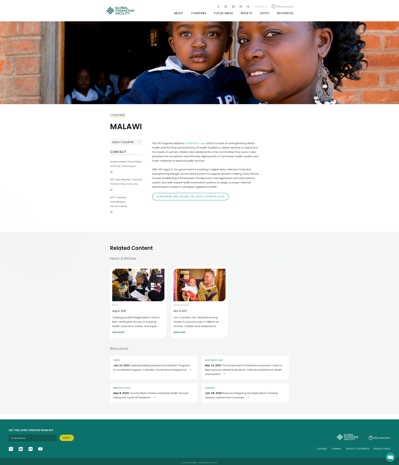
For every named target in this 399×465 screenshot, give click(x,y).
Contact (322, 448)
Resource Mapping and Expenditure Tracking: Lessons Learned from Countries (245, 392)
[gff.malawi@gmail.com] (111, 212)
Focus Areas (223, 13)
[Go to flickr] (30, 449)
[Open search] (218, 6)
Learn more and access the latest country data (190, 196)
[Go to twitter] (233, 6)
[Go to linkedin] (225, 6)
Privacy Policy (382, 448)
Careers (336, 448)
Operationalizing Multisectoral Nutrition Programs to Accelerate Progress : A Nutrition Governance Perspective (153, 367)
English (259, 6)
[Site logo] (120, 10)
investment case (195, 143)
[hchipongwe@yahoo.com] (111, 172)
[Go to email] (248, 6)
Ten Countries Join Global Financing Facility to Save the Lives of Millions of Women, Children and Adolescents (199, 302)
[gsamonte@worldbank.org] (111, 190)
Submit (67, 437)
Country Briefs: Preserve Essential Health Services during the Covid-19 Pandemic (153, 392)
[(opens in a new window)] (390, 457)
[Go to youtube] (240, 6)
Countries (199, 13)
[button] (276, 257)
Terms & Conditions (357, 448)
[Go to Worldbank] (282, 6)
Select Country (123, 142)
